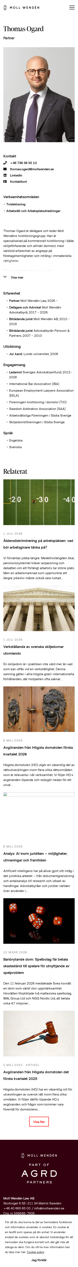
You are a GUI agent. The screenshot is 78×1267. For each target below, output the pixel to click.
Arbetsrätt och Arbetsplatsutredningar (33, 211)
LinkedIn (16, 175)
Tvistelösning (15, 204)
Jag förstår (39, 1260)
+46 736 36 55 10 (23, 163)
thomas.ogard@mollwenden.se (32, 169)
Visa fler (39, 1122)
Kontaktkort (18, 181)
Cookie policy (35, 1252)
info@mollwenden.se (49, 1208)
